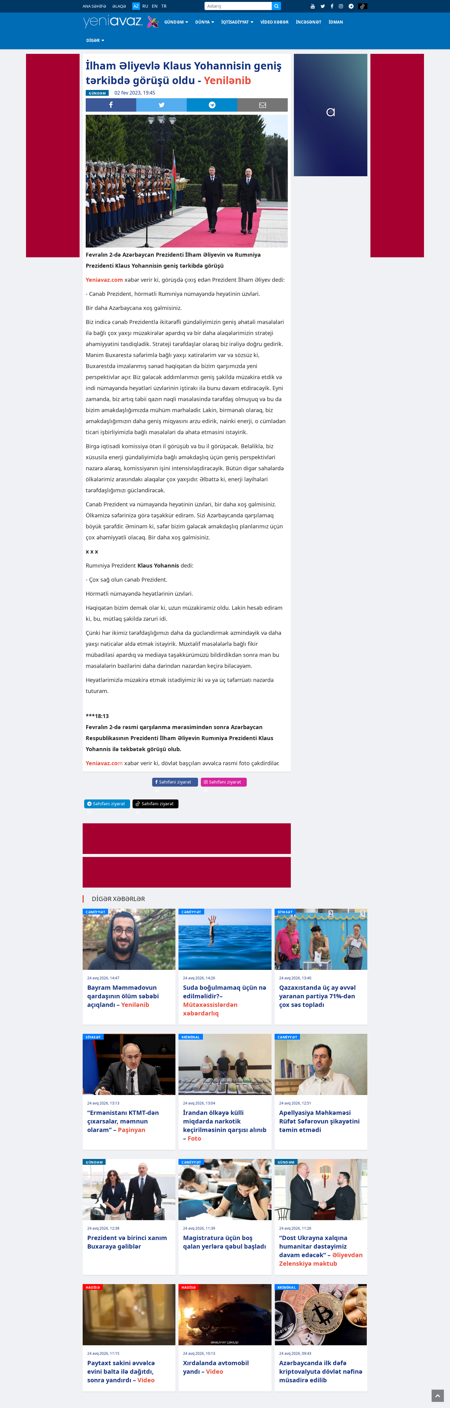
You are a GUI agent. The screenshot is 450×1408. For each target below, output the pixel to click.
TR (164, 6)
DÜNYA (202, 22)
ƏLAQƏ (119, 6)
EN (155, 6)
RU (145, 6)
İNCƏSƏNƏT (308, 22)
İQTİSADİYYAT (235, 22)
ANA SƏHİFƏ (94, 6)
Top (438, 1396)
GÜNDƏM (174, 22)
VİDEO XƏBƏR (275, 22)
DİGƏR (93, 40)
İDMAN (336, 22)
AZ (136, 6)
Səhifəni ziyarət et (173, 786)
